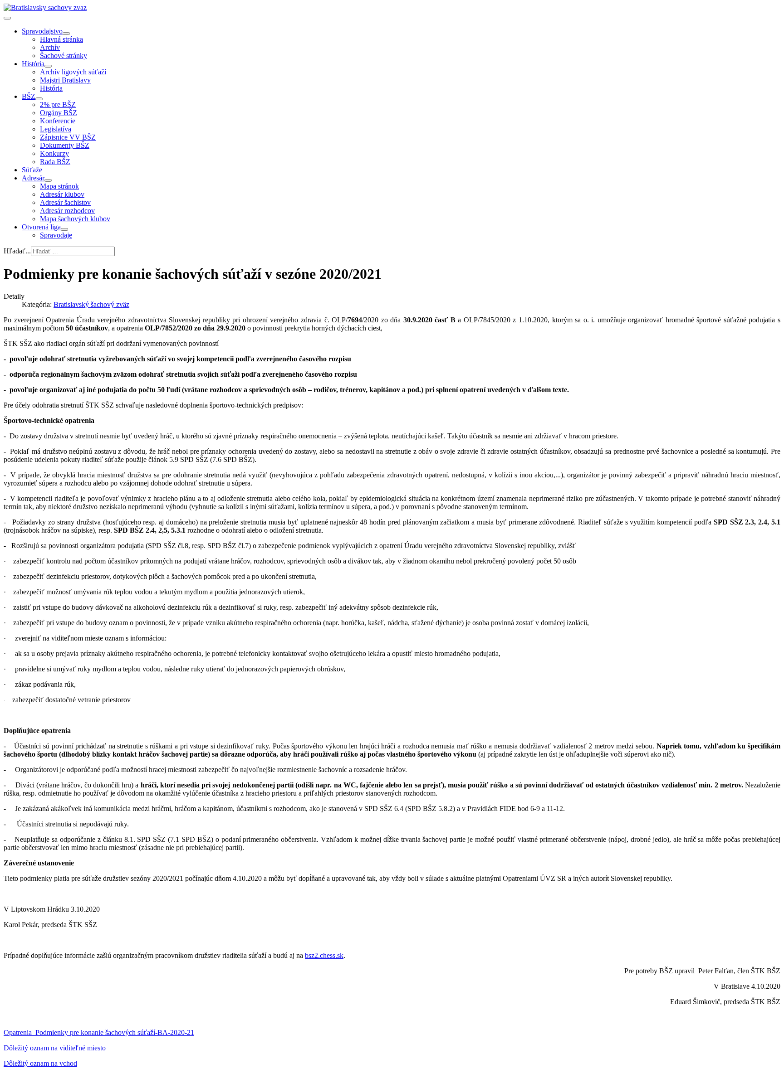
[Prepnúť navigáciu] (7, 18)
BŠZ (28, 96)
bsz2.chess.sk (324, 955)
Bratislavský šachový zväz (91, 304)
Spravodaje (56, 235)
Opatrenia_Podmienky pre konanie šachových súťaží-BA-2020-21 (99, 1032)
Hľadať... (17, 251)
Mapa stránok (59, 186)
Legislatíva (55, 129)
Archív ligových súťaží (73, 72)
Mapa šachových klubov (75, 219)
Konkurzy (54, 153)
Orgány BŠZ (58, 113)
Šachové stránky (63, 55)
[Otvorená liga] (64, 229)
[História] (48, 66)
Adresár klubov (62, 194)
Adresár (33, 178)
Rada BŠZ (55, 161)
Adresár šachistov (65, 202)
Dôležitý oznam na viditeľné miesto (55, 1048)
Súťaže (32, 170)
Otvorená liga (41, 227)
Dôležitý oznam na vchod (40, 1063)
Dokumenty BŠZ (64, 145)
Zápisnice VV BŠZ (68, 137)
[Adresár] (48, 180)
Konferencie (57, 121)
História (33, 64)
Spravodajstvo (42, 31)
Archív (50, 47)
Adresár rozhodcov (67, 210)
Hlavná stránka (61, 39)
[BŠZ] (39, 98)
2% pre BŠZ (58, 104)
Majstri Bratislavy (65, 80)
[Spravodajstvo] (66, 33)
